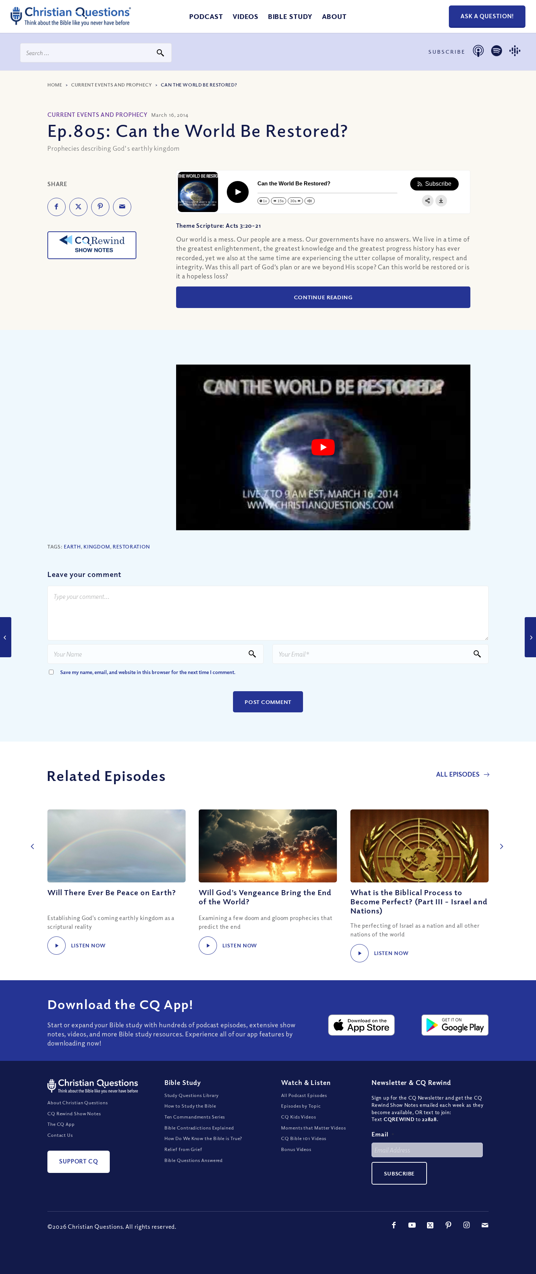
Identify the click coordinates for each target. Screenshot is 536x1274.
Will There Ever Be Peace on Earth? (111, 892)
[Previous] (31, 839)
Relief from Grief (183, 1149)
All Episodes (458, 774)
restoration (131, 546)
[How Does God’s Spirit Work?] (5, 637)
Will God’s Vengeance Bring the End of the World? (265, 897)
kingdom (96, 546)
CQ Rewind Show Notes (74, 1113)
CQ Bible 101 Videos (303, 1138)
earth (72, 546)
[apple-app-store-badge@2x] (361, 1025)
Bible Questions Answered (193, 1160)
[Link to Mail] (484, 1225)
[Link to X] (430, 1225)
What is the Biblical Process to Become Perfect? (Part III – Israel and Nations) (419, 901)
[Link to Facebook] (393, 1225)
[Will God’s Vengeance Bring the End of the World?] (268, 845)
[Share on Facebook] (56, 207)
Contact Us (60, 1135)
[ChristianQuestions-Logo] (71, 23)
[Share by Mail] (122, 207)
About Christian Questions (77, 1102)
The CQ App (61, 1124)
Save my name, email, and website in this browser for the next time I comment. (148, 672)
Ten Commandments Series (194, 1117)
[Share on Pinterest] (100, 207)
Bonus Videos (296, 1149)
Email (383, 1134)
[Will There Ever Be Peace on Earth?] (116, 845)
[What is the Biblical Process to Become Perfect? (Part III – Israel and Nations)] (419, 845)
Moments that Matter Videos (313, 1128)
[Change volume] (309, 200)
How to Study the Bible (190, 1106)
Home (54, 85)
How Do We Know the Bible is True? (203, 1138)
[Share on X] (78, 207)
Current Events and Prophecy (111, 85)
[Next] (499, 839)
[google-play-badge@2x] (455, 1025)
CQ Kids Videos (298, 1117)
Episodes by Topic (301, 1106)
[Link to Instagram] (466, 1225)
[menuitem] (206, 16)
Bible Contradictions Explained (199, 1128)
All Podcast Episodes (304, 1095)
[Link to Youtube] (412, 1225)
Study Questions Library (191, 1095)
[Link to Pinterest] (448, 1225)
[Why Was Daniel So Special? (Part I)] (530, 637)
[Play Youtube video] (323, 447)
